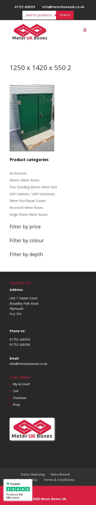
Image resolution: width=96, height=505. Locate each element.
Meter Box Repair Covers (28, 201)
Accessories (18, 173)
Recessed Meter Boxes (26, 207)
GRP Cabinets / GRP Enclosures (32, 194)
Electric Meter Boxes (25, 180)
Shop (16, 404)
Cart (16, 391)
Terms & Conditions (58, 480)
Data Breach (60, 474)
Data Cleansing (33, 474)
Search (64, 15)
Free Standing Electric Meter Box (33, 187)
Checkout (19, 398)
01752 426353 (25, 7)
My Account (21, 384)
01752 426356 (20, 344)
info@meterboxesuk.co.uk (28, 364)
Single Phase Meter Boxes (29, 214)
